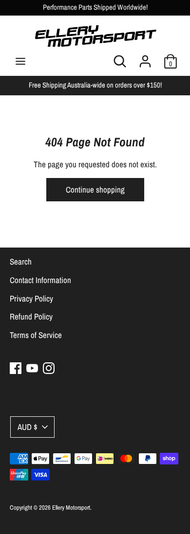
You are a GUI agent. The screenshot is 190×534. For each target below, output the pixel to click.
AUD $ (28, 426)
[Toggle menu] (20, 61)
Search (21, 261)
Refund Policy (31, 316)
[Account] (145, 58)
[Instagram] (49, 368)
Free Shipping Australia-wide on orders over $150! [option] (95, 85)
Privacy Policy (31, 298)
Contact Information (40, 279)
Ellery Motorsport (71, 507)
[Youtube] (32, 368)
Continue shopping (95, 189)
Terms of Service (36, 334)
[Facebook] (15, 368)
